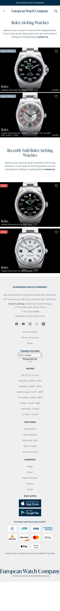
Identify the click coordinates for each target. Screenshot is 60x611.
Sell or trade (30, 446)
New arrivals (30, 435)
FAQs (30, 343)
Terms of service (30, 337)
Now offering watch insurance (30, 3)
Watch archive (30, 452)
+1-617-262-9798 (30, 312)
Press (30, 489)
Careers (30, 484)
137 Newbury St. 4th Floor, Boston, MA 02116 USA (30, 299)
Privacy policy (30, 332)
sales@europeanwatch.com (30, 316)
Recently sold (30, 440)
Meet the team (30, 478)
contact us (42, 37)
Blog (30, 466)
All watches (30, 429)
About (30, 472)
